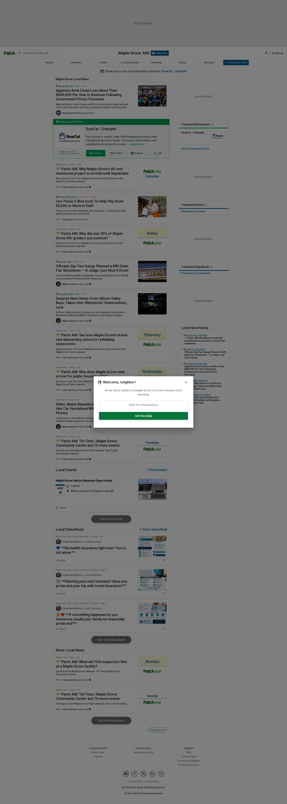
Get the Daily (143, 416)
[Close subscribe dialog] (186, 382)
